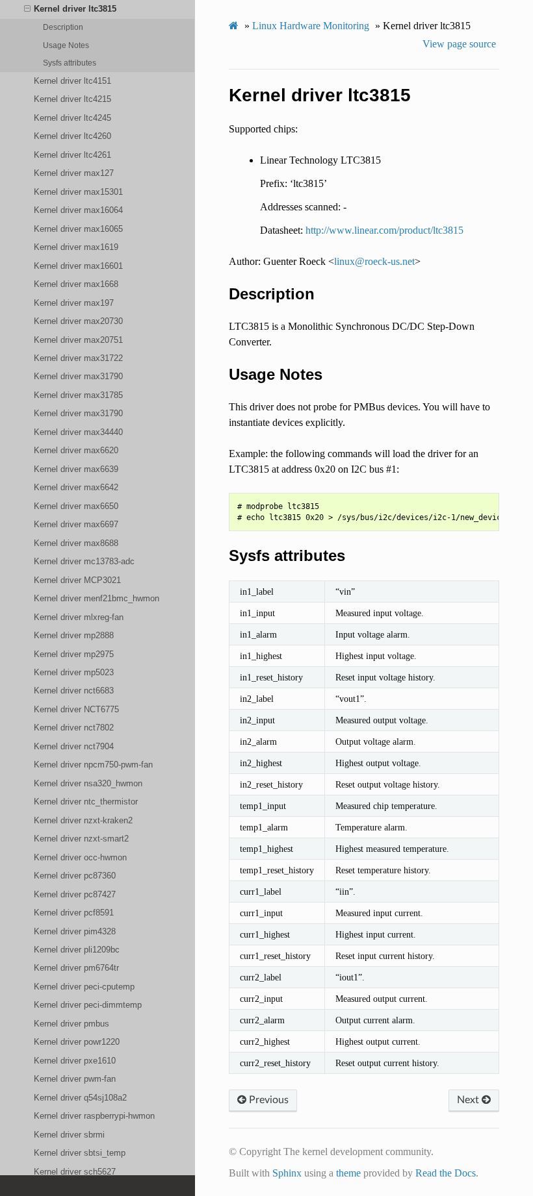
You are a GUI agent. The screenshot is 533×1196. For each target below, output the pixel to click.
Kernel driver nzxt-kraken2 (83, 820)
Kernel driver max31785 (78, 395)
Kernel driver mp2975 (74, 654)
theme (348, 1172)
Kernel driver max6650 (76, 506)
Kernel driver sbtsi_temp (79, 1153)
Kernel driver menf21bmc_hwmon (96, 598)
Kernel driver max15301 (78, 192)
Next (469, 1100)
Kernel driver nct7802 (74, 727)
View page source (459, 43)
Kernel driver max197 (74, 303)
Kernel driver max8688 (76, 543)
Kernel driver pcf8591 (74, 912)
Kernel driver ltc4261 (72, 155)
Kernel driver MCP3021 (77, 580)
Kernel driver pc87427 (75, 894)
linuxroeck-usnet (374, 261)
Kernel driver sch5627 (75, 1172)
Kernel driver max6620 (76, 450)
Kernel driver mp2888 (74, 635)
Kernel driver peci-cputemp (84, 986)
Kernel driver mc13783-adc (84, 561)
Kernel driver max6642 (76, 487)
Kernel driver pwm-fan (75, 1079)
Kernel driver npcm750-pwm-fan (93, 764)
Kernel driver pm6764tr (76, 968)
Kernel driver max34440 (78, 432)
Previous (267, 1100)
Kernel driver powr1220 (77, 1042)
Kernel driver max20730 (78, 321)
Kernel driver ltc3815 (75, 9)
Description (63, 27)
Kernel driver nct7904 (74, 746)
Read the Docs (445, 1172)
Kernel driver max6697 (76, 524)
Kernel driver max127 (74, 173)
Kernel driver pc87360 (75, 875)
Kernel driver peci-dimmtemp (88, 1005)
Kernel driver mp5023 (74, 672)
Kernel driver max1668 (76, 284)
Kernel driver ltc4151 (72, 81)
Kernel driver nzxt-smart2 (81, 838)
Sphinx (287, 1172)
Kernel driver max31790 (78, 376)
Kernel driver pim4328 (75, 931)
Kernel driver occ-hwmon (80, 857)
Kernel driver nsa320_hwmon (88, 783)
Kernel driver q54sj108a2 (80, 1098)
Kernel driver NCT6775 (76, 709)
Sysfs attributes (69, 62)
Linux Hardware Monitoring (310, 25)
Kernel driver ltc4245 (72, 118)
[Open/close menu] (27, 9)
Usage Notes (66, 45)
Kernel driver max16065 (78, 229)
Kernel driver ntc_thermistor (86, 801)
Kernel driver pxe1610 (75, 1060)
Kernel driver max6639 (76, 469)
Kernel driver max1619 (76, 247)
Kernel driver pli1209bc (77, 949)
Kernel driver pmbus (71, 1023)
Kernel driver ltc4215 (72, 99)
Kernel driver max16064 (78, 210)
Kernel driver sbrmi (69, 1135)
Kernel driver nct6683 (74, 690)
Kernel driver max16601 (78, 266)
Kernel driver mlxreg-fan (79, 617)
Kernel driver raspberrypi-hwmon (94, 1116)
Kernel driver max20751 (78, 340)
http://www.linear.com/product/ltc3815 (384, 230)
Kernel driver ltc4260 (72, 136)
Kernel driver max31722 (78, 358)
